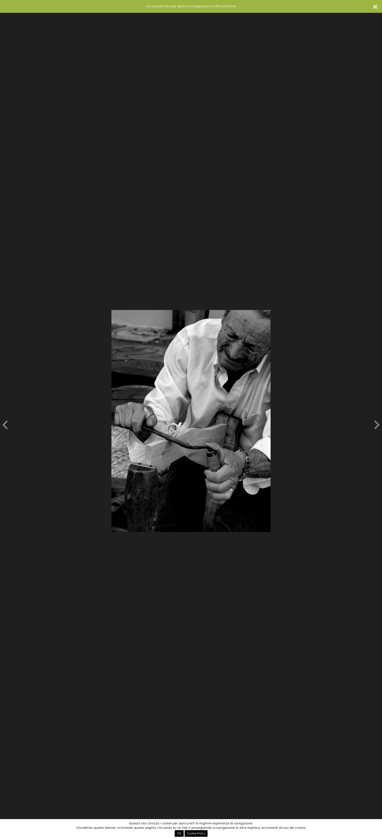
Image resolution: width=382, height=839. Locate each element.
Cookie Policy (196, 833)
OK (179, 833)
